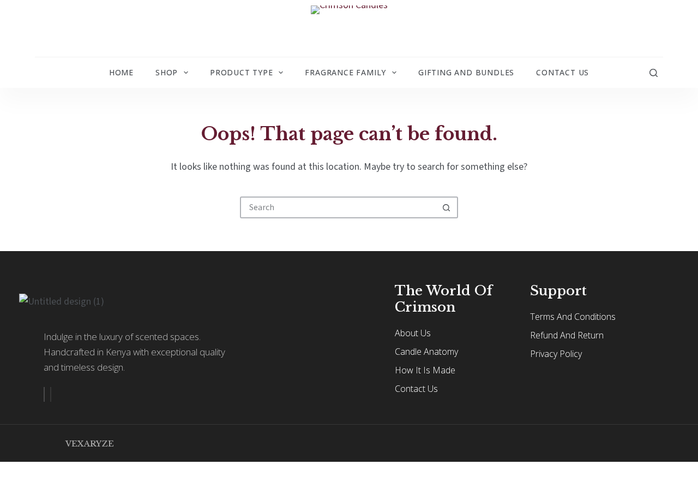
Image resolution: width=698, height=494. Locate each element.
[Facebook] (44, 394)
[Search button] (446, 207)
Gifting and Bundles (466, 72)
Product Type (241, 72)
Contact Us (562, 72)
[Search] (653, 73)
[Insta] (50, 394)
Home (121, 72)
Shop (166, 72)
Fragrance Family (345, 72)
